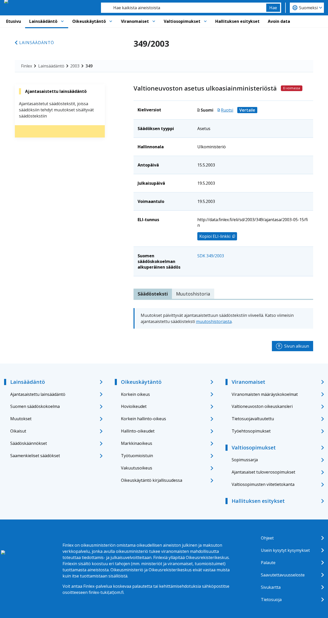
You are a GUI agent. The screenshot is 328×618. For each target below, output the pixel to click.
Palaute (268, 562)
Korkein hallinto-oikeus (143, 418)
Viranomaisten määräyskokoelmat (265, 394)
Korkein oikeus (135, 394)
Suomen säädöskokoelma (35, 406)
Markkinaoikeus (136, 443)
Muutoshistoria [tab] (193, 294)
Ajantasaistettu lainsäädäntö (37, 394)
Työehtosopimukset (251, 431)
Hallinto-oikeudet (138, 431)
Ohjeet (267, 538)
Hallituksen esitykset (237, 21)
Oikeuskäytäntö (89, 21)
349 (89, 66)
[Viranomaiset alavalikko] (154, 21)
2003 (74, 66)
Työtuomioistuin (137, 455)
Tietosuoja (271, 599)
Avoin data (279, 21)
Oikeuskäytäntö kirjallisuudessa (151, 480)
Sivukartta (271, 587)
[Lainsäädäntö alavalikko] (62, 21)
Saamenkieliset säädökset (35, 455)
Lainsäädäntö (43, 21)
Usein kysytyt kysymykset (285, 550)
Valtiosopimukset (182, 21)
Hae (273, 8)
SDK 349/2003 (210, 256)
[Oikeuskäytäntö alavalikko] (111, 21)
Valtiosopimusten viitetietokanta (263, 484)
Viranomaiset (135, 21)
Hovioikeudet (134, 406)
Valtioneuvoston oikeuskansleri (262, 406)
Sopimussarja (245, 460)
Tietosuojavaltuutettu (253, 418)
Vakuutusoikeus (136, 468)
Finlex (26, 66)
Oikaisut (18, 431)
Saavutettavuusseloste (283, 575)
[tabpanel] (223, 318)
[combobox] (183, 8)
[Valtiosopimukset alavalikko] (205, 21)
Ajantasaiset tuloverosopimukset (263, 472)
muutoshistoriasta (214, 321)
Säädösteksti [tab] (153, 294)
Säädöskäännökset (28, 443)
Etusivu (13, 21)
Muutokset (21, 418)
